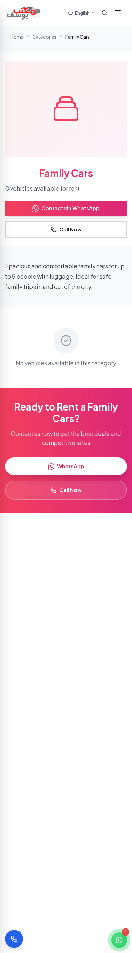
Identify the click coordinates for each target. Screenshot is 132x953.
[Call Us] (14, 939)
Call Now (70, 229)
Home (16, 36)
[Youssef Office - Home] (24, 13)
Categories (44, 36)
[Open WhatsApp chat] (119, 940)
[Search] (104, 13)
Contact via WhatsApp (70, 208)
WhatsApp (70, 466)
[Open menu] (117, 12)
